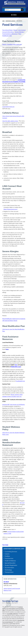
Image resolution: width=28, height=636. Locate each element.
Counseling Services (11, 551)
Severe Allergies (19, 32)
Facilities (7, 556)
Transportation (9, 572)
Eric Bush (6, 581)
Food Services (9, 558)
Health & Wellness (10, 561)
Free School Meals (7, 30)
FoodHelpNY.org (20, 381)
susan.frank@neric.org (8, 106)
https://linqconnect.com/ (11, 209)
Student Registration (11, 565)
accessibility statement (12, 613)
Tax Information (9, 567)
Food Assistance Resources (10, 34)
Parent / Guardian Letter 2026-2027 (12, 44)
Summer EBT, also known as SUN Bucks (13, 404)
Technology (8, 570)
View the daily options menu (10, 121)
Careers (7, 554)
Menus (15, 30)
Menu (15, 15)
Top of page (5, 544)
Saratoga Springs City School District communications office (13, 608)
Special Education (10, 563)
